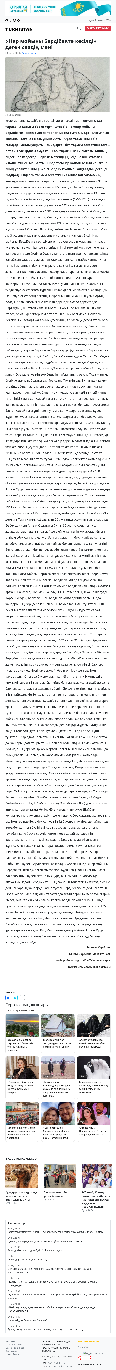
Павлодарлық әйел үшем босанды (28, 1259)
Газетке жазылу (98, 28)
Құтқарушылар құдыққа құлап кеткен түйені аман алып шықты (45, 1241)
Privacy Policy (12, 1354)
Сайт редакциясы (14, 1347)
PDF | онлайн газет (88, 1341)
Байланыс (10, 1341)
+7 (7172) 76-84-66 (55, 1362)
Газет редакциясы (14, 1344)
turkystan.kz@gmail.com (60, 1366)
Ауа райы (83, 1347)
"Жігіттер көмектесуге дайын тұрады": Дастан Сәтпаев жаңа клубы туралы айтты (55, 1232)
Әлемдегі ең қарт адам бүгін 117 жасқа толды (35, 1250)
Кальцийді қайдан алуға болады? (27, 1320)
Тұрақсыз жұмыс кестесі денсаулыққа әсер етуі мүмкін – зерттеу (45, 1329)
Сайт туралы (12, 1350)
